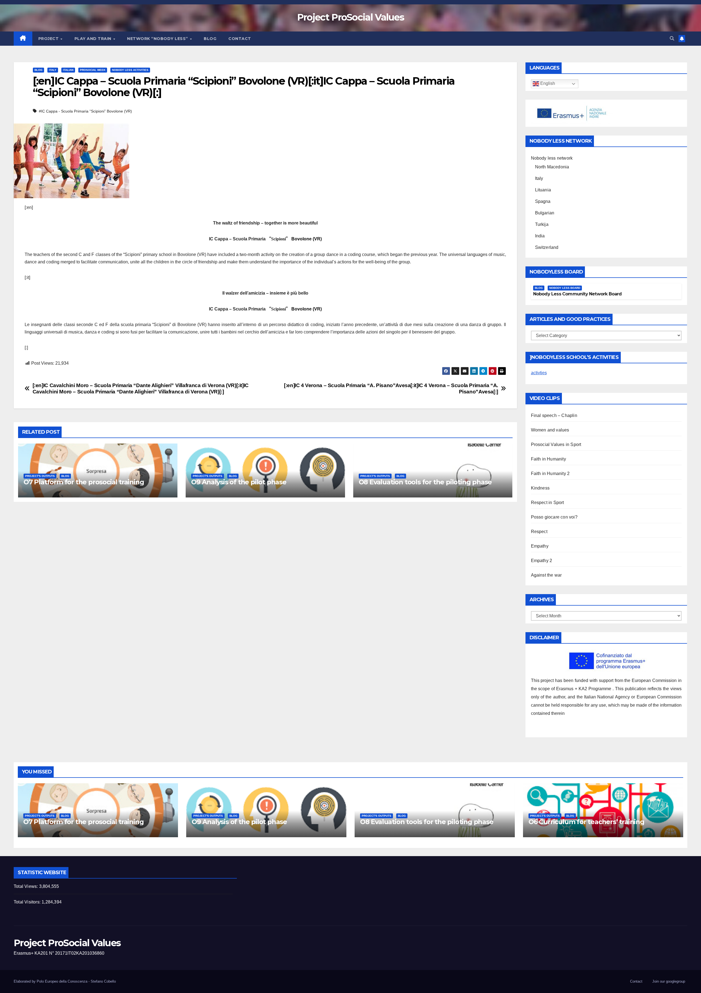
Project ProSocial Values (350, 17)
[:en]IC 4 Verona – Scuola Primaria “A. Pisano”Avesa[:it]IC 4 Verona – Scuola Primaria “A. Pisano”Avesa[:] (391, 388)
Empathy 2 (541, 560)
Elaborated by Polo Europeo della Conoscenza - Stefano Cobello (65, 981)
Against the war (546, 575)
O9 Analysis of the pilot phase (238, 482)
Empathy (539, 546)
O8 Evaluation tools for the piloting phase (425, 482)
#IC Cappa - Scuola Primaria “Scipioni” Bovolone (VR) (85, 111)
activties (539, 372)
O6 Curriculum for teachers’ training (586, 822)
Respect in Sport (547, 502)
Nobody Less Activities (130, 69)
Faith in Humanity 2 (550, 473)
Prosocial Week (92, 69)
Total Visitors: (28, 902)
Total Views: (26, 886)
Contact (239, 38)
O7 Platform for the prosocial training (84, 482)
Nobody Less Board (564, 287)
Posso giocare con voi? (554, 517)
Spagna (543, 201)
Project (49, 38)
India (540, 236)
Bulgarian (545, 213)
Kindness (540, 488)
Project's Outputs (40, 475)
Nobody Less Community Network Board (577, 294)
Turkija (541, 224)
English (547, 83)
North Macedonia (552, 167)
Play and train (93, 38)
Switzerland (547, 247)
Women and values (550, 430)
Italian (68, 69)
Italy (52, 69)
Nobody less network (552, 158)
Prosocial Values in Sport (556, 444)
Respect (539, 531)
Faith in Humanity (548, 459)
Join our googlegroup (668, 981)
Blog (210, 38)
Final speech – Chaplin (554, 415)
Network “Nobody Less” (158, 38)
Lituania (543, 190)
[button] (672, 38)
